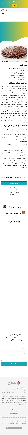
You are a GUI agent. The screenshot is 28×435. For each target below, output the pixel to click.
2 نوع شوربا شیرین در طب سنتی (15, 302)
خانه (21, 33)
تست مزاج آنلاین (14, 194)
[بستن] (2, 4)
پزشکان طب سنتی (14, 192)
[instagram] (23, 10)
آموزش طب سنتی (14, 188)
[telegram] (21, 10)
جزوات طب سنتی (14, 190)
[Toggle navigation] (2, 14)
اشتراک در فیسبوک (18, 177)
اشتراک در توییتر (5, 177)
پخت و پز (15, 33)
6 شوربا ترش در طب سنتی (15, 251)
